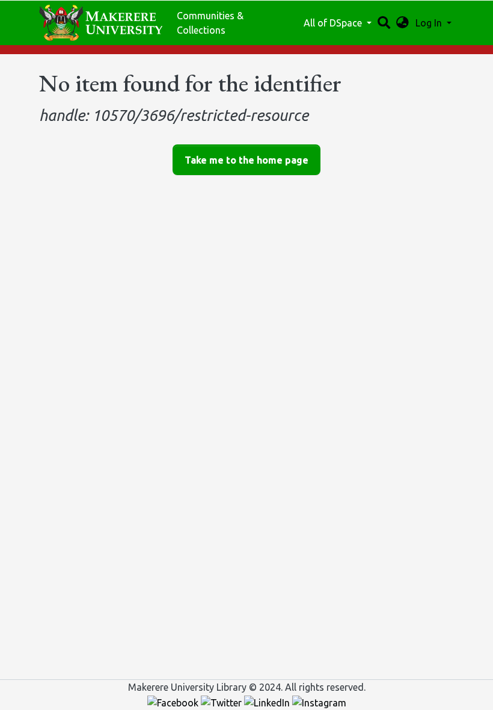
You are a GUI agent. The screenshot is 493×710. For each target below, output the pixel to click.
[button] (402, 23)
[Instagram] (319, 701)
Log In (429, 22)
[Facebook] (174, 701)
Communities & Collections (210, 23)
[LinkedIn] (268, 701)
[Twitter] (222, 701)
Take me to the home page (246, 160)
